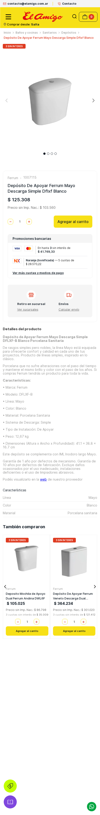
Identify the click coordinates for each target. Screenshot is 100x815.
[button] (74, 17)
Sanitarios (50, 32)
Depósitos (68, 32)
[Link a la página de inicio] (7, 32)
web (43, 479)
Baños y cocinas (27, 32)
